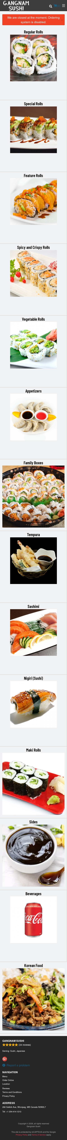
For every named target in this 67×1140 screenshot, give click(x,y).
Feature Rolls (33, 175)
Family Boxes (33, 462)
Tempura (33, 534)
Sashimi (33, 606)
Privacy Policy (8, 1095)
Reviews (6, 1088)
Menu (4, 1076)
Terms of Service (39, 1134)
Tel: (11, 1111)
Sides (33, 821)
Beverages (33, 893)
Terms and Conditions (12, 1092)
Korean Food (33, 965)
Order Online (8, 1080)
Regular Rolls (33, 31)
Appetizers (33, 390)
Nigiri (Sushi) (33, 678)
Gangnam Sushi (13, 1041)
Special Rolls (33, 103)
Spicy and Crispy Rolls (33, 247)
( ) (58, 5)
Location (6, 1083)
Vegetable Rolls (33, 318)
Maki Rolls (33, 749)
